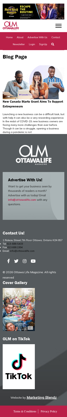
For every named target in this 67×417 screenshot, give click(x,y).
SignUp (43, 44)
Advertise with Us (37, 37)
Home (9, 37)
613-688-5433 (15, 243)
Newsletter (19, 44)
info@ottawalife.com (22, 199)
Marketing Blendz (42, 397)
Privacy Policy (49, 411)
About (20, 37)
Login (32, 44)
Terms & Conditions (24, 411)
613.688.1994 (15, 247)
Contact (55, 37)
